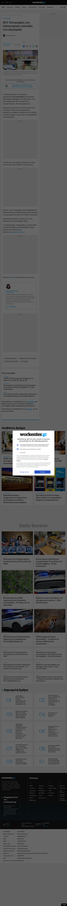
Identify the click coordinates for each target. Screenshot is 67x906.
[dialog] (33, 453)
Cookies (64, 904)
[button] (33, 453)
